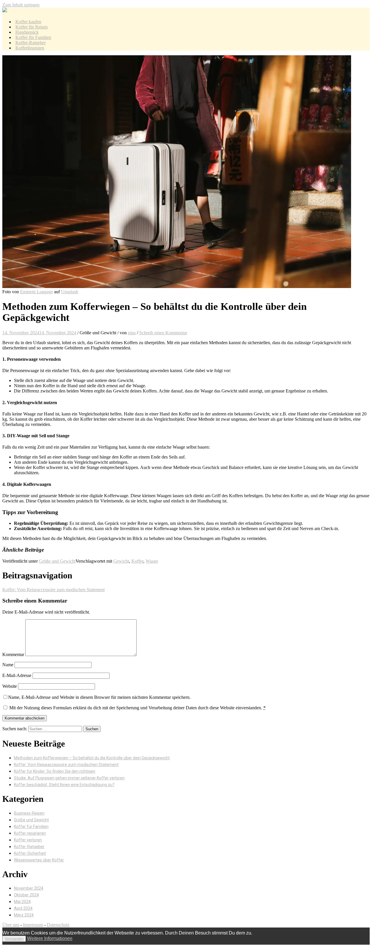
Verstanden (14, 939)
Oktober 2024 (26, 895)
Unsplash (69, 291)
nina (132, 332)
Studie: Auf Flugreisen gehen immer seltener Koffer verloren (69, 778)
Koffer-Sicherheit (30, 853)
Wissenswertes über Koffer (39, 860)
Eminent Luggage (36, 291)
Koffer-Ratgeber (30, 42)
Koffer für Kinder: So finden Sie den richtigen (54, 771)
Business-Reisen (29, 813)
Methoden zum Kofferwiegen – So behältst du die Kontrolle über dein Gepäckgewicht (92, 758)
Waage (152, 561)
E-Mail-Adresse (16, 675)
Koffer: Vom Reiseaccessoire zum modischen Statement (53, 589)
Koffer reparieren (30, 833)
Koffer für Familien (33, 37)
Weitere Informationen (49, 938)
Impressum (33, 924)
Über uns (10, 924)
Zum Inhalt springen (21, 4)
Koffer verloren (28, 840)
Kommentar (13, 654)
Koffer (137, 561)
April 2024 (23, 908)
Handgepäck (27, 32)
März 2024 (24, 915)
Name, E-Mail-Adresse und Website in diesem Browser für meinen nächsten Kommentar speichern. (99, 697)
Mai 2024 (22, 901)
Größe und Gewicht (57, 561)
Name (7, 664)
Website (9, 686)
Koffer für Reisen (31, 26)
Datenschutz (58, 924)
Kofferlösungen (29, 47)
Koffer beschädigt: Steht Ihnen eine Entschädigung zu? (64, 784)
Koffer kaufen (28, 21)
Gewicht (121, 561)
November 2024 (28, 888)
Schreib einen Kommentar (163, 332)
